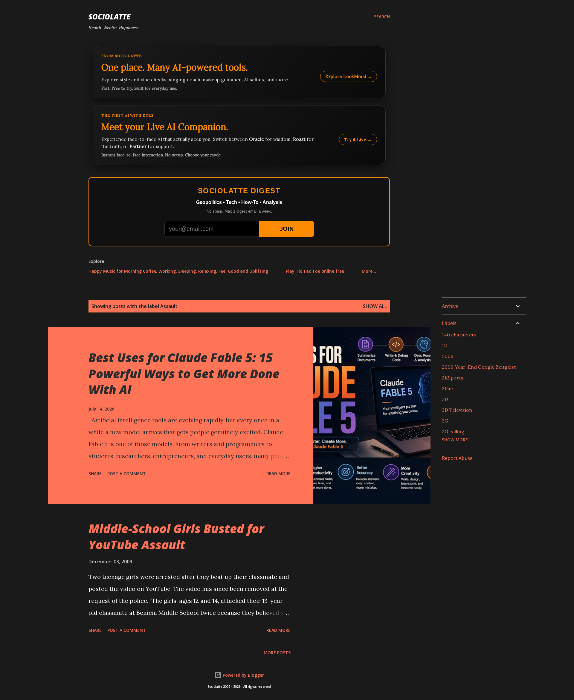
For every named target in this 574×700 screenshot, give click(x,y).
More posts (277, 652)
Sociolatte (109, 17)
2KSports (452, 378)
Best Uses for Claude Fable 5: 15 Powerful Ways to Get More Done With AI (184, 373)
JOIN (287, 228)
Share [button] (95, 473)
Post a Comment (126, 473)
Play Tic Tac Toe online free (315, 271)
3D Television (457, 410)
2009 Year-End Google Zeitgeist (479, 367)
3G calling (453, 431)
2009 (448, 356)
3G (445, 421)
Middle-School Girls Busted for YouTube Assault (176, 536)
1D (445, 345)
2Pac (447, 388)
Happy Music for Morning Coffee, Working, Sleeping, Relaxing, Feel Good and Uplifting (178, 271)
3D (445, 399)
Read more (278, 473)
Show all (375, 306)
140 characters (459, 335)
